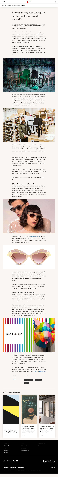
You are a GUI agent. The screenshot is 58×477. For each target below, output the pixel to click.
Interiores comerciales (16, 5)
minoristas (26, 383)
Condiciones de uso (13, 467)
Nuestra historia (6, 452)
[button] (55, 2)
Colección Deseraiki (35, 236)
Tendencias (23, 5)
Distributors (40, 445)
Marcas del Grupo (6, 450)
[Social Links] (4, 461)
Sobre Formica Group (7, 445)
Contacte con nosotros (24, 445)
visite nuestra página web (39, 371)
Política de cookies (5, 467)
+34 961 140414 (51, 467)
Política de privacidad (21, 467)
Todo (3, 5)
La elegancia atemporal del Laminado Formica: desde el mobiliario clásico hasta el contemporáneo (28, 429)
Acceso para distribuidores (25, 450)
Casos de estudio (8, 5)
